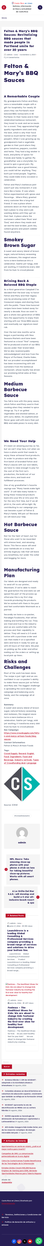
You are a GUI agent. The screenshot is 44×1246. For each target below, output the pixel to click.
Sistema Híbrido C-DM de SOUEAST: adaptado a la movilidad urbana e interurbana (19, 1082)
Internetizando (8, 1203)
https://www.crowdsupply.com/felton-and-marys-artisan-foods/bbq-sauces (21, 736)
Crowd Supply (11, 753)
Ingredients (16, 756)
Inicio (4, 18)
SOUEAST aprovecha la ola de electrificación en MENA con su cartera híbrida (19, 1108)
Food (6, 756)
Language (31, 763)
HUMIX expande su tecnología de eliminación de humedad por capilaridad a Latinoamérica (21, 1119)
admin (9, 55)
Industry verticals (23, 760)
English (30, 753)
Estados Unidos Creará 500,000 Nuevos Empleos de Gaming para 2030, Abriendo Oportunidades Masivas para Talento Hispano (21, 1171)
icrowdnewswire (23, 816)
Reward (22, 753)
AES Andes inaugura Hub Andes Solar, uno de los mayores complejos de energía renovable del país (22, 1130)
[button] (38, 1240)
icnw (16, 55)
